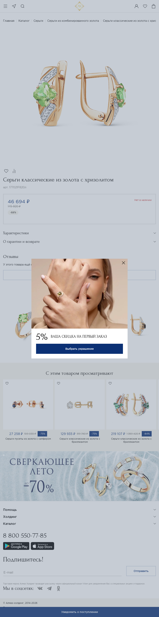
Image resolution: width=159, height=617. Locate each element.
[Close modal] (123, 263)
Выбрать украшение (79, 348)
